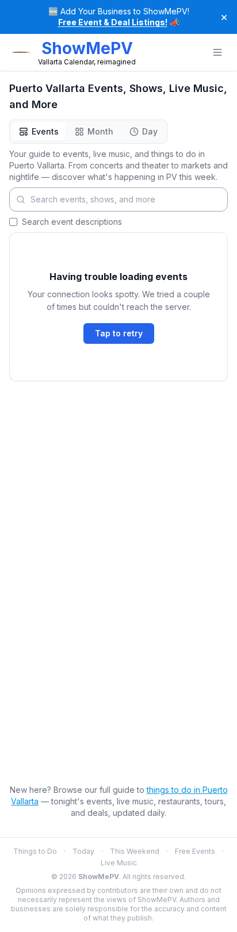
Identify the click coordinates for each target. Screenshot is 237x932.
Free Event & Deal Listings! (112, 22)
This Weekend (134, 851)
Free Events (195, 851)
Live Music (119, 862)
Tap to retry (119, 333)
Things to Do (35, 851)
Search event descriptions (72, 222)
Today (83, 851)
